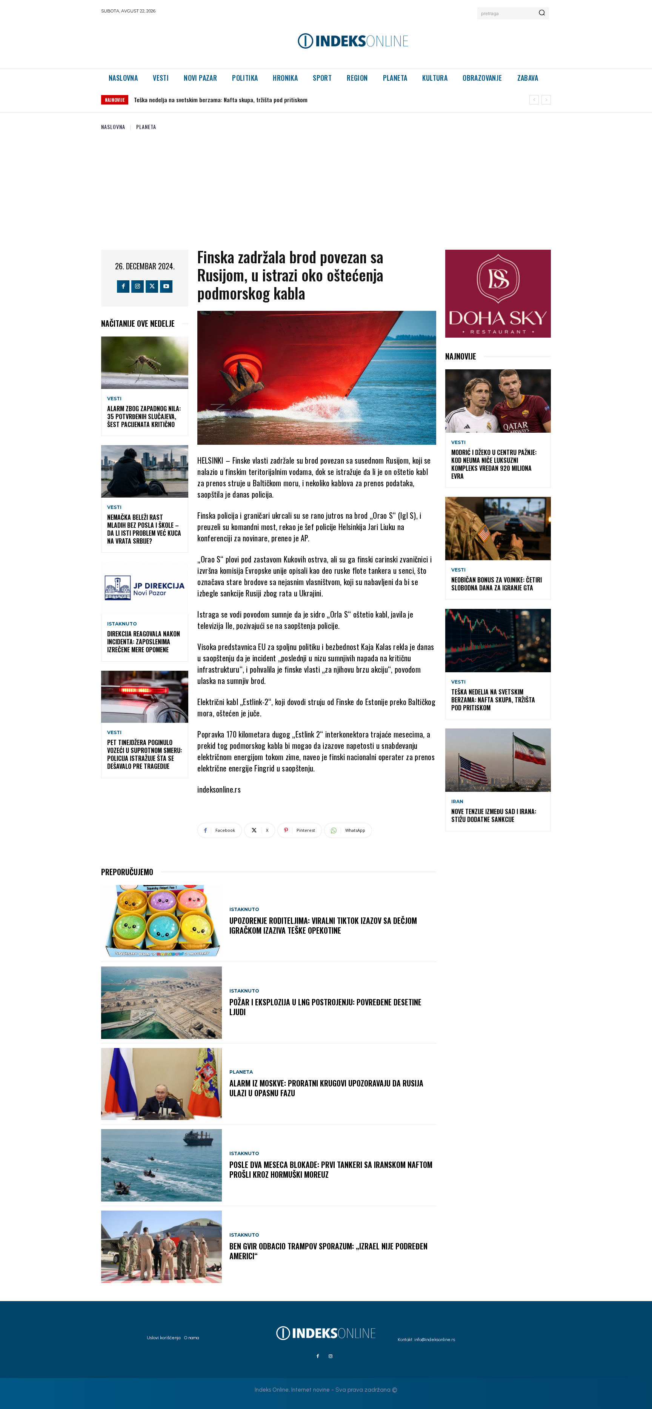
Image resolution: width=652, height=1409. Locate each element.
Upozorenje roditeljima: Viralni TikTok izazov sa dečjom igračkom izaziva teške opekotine (323, 925)
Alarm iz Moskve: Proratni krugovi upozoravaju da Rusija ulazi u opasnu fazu (326, 1088)
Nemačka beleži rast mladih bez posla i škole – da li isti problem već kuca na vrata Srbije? (144, 529)
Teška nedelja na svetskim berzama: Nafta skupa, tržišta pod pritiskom (493, 699)
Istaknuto (122, 624)
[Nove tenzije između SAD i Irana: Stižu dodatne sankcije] (498, 760)
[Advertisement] (326, 187)
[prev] (534, 99)
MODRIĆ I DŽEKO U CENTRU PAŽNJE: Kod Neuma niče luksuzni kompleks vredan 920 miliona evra (494, 464)
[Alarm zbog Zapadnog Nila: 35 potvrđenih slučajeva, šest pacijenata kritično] (144, 363)
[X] (152, 286)
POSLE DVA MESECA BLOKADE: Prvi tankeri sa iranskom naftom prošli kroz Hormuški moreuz (330, 1169)
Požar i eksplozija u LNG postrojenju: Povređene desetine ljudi (325, 1006)
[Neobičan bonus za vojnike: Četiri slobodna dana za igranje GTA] (498, 528)
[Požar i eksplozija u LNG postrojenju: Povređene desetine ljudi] (161, 1002)
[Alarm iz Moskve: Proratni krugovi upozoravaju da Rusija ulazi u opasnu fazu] (161, 1084)
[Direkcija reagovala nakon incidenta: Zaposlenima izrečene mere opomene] (144, 588)
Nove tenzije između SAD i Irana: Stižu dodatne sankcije (201, 99)
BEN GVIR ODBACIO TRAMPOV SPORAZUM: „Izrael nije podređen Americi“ (328, 1250)
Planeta (146, 127)
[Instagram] (137, 286)
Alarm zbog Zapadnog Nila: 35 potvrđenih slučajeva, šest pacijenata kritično (144, 416)
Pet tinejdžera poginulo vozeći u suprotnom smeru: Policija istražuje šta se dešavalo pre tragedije (144, 754)
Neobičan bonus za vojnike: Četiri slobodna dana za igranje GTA (496, 583)
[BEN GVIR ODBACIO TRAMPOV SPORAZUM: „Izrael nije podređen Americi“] (161, 1247)
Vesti (114, 398)
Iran (457, 801)
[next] (546, 99)
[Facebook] (123, 286)
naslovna (113, 127)
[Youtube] (166, 286)
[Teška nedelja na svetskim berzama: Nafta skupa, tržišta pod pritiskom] (498, 640)
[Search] (542, 13)
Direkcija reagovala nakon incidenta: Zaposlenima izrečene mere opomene (143, 641)
